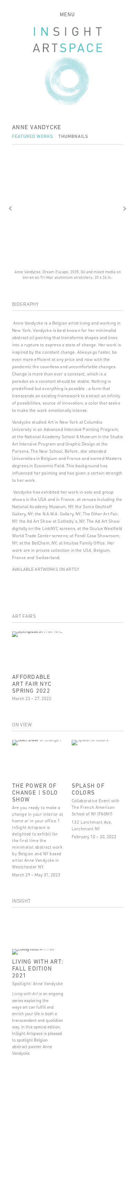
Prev (10, 208)
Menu (67, 14)
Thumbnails (73, 136)
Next (125, 208)
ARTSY (72, 569)
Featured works (32, 136)
